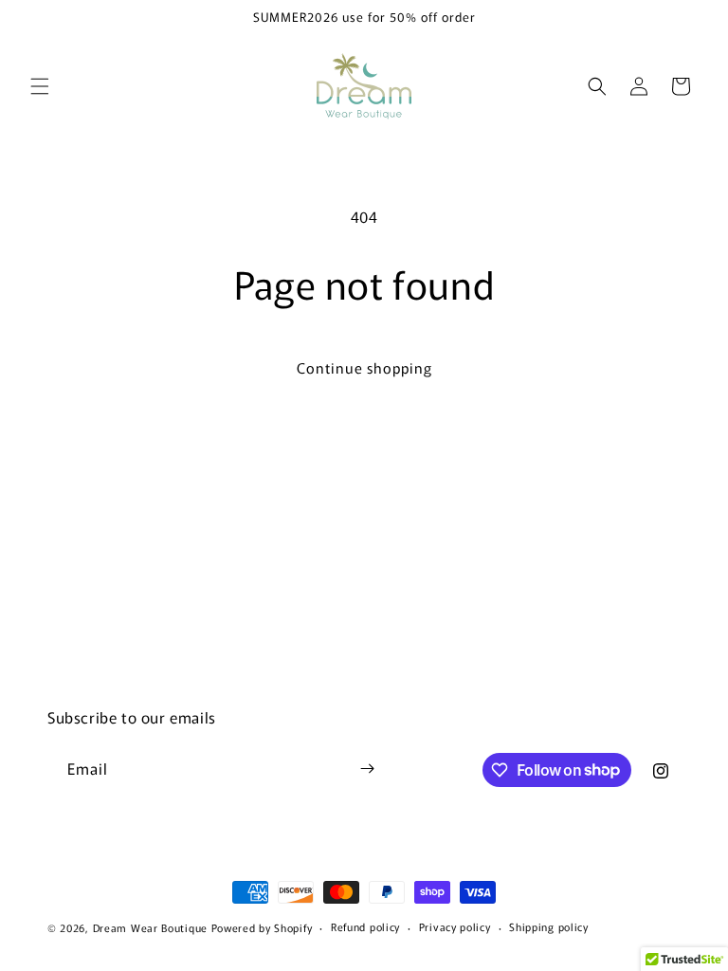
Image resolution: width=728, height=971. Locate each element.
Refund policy (365, 926)
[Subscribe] (367, 768)
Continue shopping (364, 367)
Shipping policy (549, 926)
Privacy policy (455, 926)
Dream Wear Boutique (150, 927)
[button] (40, 86)
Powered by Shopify (262, 927)
